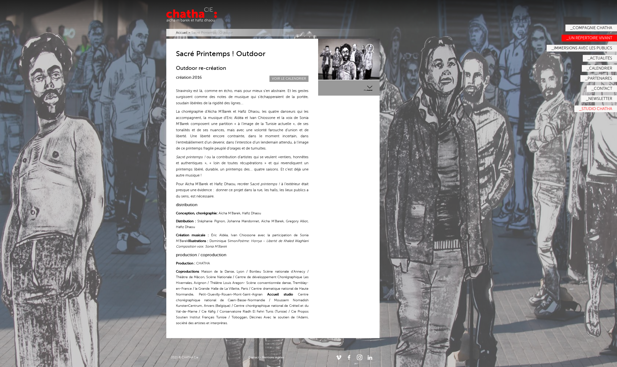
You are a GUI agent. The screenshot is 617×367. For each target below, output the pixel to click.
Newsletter (600, 99)
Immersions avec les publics (583, 48)
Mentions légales (273, 357)
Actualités (601, 58)
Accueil (181, 32)
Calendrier (600, 68)
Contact (603, 88)
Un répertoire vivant (590, 38)
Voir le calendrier (289, 78)
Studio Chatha (597, 109)
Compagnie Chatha (592, 28)
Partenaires (600, 78)
